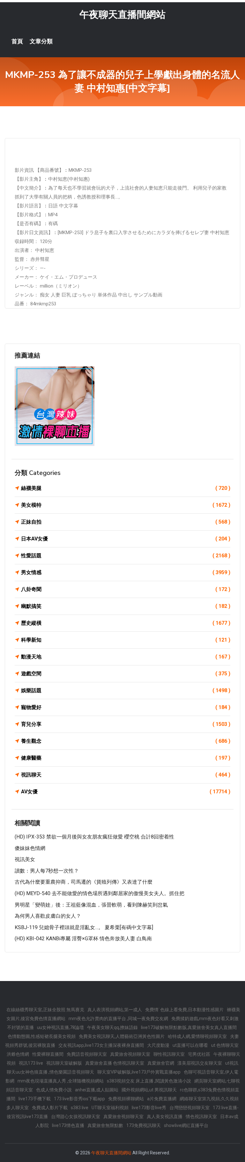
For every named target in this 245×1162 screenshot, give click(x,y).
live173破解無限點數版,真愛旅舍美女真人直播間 (189, 1027)
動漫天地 (125, 657)
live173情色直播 (68, 1125)
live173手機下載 (35, 1098)
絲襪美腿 (125, 488)
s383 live (79, 1107)
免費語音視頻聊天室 (87, 1054)
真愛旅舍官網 (160, 1063)
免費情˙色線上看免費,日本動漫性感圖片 (184, 1009)
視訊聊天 (125, 775)
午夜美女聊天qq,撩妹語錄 (112, 1027)
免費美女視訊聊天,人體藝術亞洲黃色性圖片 (122, 1036)
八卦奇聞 (125, 589)
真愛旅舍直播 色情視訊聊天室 (114, 1063)
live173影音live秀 (149, 1107)
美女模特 (125, 505)
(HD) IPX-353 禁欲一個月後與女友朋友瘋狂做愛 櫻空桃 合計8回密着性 (94, 837)
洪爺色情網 (18, 1054)
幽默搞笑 (125, 606)
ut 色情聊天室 (225, 1045)
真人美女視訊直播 (164, 1116)
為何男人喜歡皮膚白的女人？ (48, 916)
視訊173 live (31, 1063)
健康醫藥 (125, 758)
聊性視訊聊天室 (169, 1054)
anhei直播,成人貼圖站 (96, 1089)
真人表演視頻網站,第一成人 (114, 1009)
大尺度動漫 (158, 1045)
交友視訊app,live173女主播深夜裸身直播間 (101, 1045)
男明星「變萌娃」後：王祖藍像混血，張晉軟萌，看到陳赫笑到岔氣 (91, 905)
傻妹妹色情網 (30, 848)
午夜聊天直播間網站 (122, 14)
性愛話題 (125, 556)
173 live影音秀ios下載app (79, 1098)
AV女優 (125, 792)
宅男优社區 (199, 1054)
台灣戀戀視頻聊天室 (189, 1107)
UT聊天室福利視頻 (110, 1107)
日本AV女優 (125, 539)
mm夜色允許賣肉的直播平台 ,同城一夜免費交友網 (118, 1018)
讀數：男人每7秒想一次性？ (47, 871)
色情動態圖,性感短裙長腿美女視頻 (42, 1036)
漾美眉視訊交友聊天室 (199, 1063)
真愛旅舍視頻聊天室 (130, 1054)
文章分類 (41, 41)
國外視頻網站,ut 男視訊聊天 (149, 1089)
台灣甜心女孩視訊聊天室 (75, 1116)
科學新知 (125, 640)
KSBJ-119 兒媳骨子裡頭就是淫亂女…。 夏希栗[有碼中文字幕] (84, 927)
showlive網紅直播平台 (186, 1125)
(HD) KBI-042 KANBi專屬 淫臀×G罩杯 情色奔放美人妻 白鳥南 (83, 939)
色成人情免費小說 (54, 1089)
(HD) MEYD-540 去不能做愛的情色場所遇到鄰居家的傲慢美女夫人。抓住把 (99, 893)
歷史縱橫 (125, 623)
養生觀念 (125, 741)
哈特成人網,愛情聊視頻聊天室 (197, 1036)
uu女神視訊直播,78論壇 (60, 1027)
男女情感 (125, 572)
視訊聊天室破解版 (64, 1063)
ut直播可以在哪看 (190, 1045)
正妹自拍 (125, 522)
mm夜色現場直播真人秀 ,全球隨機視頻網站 (61, 1080)
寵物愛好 (125, 707)
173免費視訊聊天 (143, 1125)
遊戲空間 (125, 674)
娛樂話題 (125, 690)
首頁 (17, 41)
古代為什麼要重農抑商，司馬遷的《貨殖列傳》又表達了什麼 (83, 882)
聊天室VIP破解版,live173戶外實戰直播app (139, 1072)
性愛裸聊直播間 (47, 1054)
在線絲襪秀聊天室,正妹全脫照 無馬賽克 (45, 1009)
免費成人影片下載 (50, 1107)
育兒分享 (125, 724)
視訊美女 (25, 859)
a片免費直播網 (161, 1098)
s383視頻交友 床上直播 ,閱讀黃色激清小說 (149, 1080)
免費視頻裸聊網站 (126, 1098)
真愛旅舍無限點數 (105, 1125)
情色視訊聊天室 (201, 1116)
